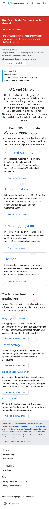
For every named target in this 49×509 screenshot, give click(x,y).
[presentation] (24, 89)
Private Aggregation (19, 225)
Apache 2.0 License (31, 429)
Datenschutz (28, 497)
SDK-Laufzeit (9, 398)
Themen (10, 259)
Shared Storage (11, 345)
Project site (6, 470)
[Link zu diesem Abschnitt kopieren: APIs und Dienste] (37, 89)
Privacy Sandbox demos (12, 486)
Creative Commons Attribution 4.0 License (29, 426)
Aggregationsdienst (14, 318)
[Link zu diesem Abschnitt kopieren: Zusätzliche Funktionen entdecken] (21, 298)
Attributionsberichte (19, 189)
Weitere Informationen (11, 29)
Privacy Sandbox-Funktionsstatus (16, 36)
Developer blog (8, 454)
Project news (7, 459)
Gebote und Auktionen (15, 371)
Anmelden (41, 3)
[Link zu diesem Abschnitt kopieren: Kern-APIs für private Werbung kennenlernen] (42, 132)
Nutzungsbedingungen (11, 497)
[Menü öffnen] (4, 3)
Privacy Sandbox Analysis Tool (14, 482)
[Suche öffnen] (27, 3)
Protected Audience (19, 152)
